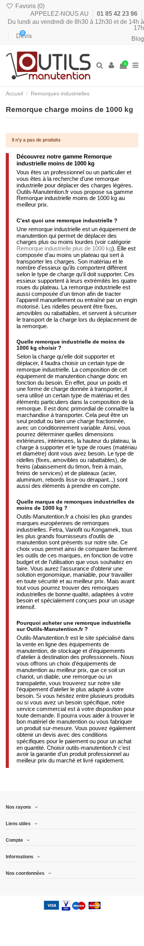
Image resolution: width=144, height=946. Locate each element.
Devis (18, 36)
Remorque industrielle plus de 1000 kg (64, 248)
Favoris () (29, 6)
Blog (137, 38)
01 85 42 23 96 (118, 13)
